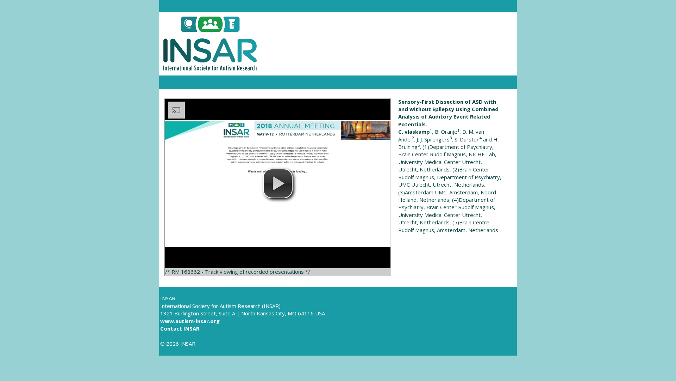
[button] (278, 183)
